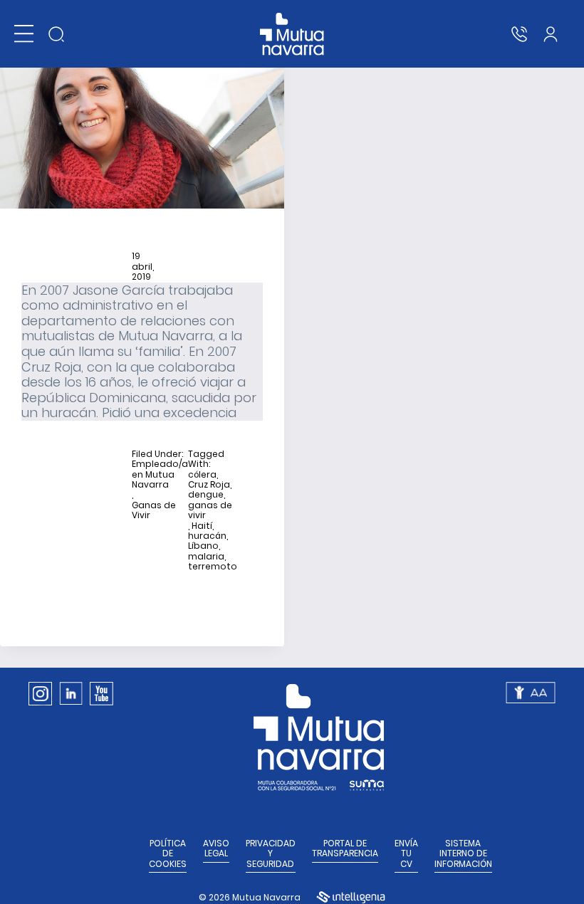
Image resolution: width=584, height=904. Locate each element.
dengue (206, 495)
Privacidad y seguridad (271, 854)
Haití (202, 526)
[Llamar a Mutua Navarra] (519, 34)
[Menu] (23, 34)
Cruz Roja (209, 485)
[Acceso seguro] (550, 34)
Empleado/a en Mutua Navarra (160, 474)
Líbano (203, 546)
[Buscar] (56, 34)
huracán (207, 536)
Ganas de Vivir (154, 510)
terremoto (212, 567)
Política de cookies (168, 854)
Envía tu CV (406, 854)
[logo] (292, 34)
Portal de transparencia (345, 849)
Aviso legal (216, 849)
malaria (206, 557)
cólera (202, 475)
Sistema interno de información (463, 854)
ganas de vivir (210, 510)
